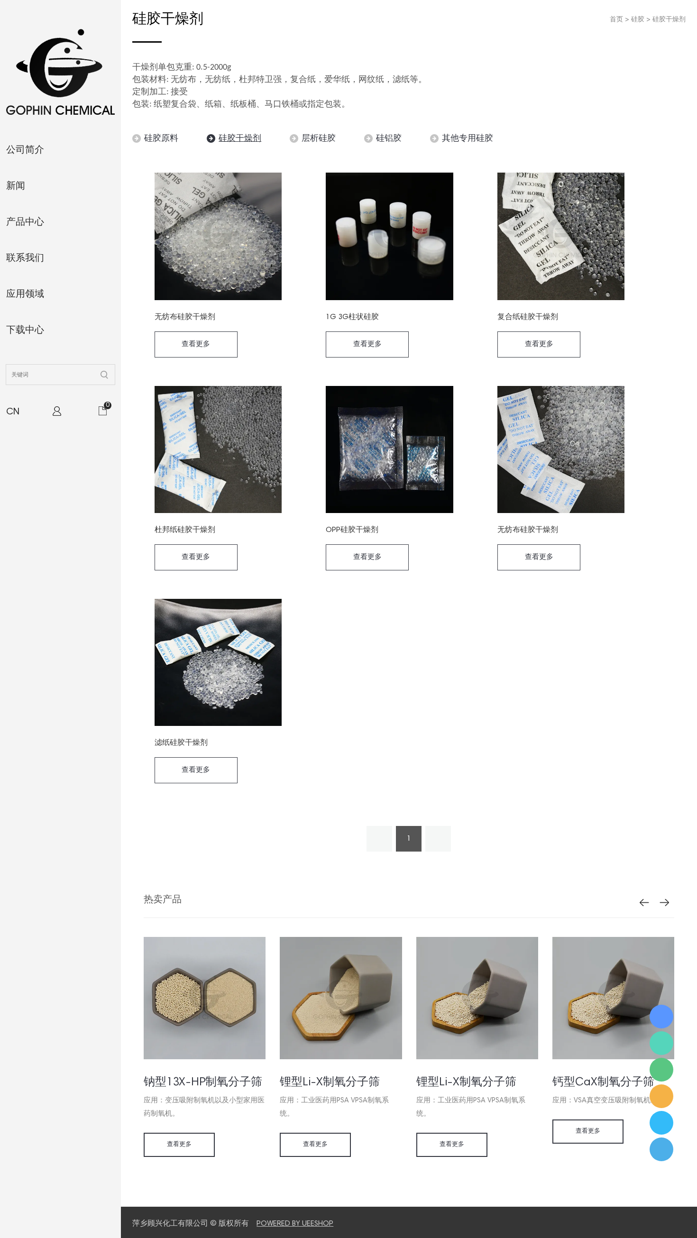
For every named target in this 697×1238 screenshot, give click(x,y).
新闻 (15, 186)
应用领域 (25, 294)
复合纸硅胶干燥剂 (527, 317)
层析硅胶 (319, 139)
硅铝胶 (389, 139)
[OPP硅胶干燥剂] (389, 449)
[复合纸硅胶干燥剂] (560, 236)
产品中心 (25, 222)
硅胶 (637, 20)
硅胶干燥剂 (669, 20)
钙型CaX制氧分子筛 (603, 1082)
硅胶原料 (161, 139)
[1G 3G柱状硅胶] (389, 236)
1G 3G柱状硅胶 (352, 317)
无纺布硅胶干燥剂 (185, 317)
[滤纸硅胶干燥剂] (218, 662)
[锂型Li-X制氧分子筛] (341, 1058)
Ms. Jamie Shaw (661, 1016)
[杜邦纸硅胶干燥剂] (218, 449)
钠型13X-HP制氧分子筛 (203, 1082)
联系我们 (25, 258)
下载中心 (25, 330)
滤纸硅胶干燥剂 (181, 743)
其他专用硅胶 (467, 139)
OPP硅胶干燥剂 (352, 530)
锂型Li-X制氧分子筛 (330, 1082)
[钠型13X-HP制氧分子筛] (205, 1058)
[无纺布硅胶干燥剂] (218, 236)
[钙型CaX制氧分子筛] (613, 1058)
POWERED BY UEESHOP (295, 1224)
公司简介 (25, 150)
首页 (616, 20)
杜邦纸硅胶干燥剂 (185, 530)
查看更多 (196, 344)
